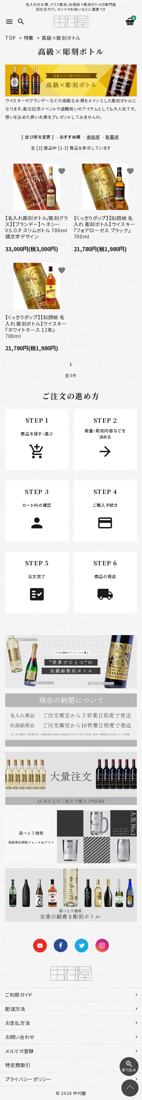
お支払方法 (17, 1022)
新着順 (112, 137)
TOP (10, 37)
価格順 (93, 137)
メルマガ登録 (19, 1051)
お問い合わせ (19, 1036)
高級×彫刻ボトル (61, 37)
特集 (29, 37)
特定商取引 (18, 1065)
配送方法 (15, 1008)
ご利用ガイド (19, 994)
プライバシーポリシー (28, 1079)
